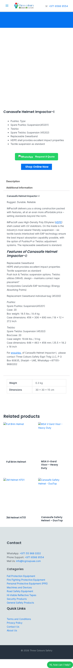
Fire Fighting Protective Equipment (26, 579)
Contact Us (13, 626)
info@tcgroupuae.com (28, 561)
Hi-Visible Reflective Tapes (21, 595)
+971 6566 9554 (58, 6)
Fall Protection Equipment (21, 576)
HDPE (58, 222)
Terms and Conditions (19, 619)
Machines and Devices (19, 587)
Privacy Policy (14, 622)
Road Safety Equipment (20, 591)
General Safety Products (20, 602)
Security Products (17, 598)
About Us (12, 630)
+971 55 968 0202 (30, 553)
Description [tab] (13, 181)
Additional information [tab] (19, 187)
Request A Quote (44, 156)
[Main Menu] (6, 5)
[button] (36, 167)
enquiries (16, 352)
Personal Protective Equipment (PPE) (27, 583)
